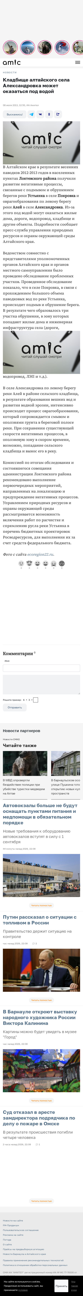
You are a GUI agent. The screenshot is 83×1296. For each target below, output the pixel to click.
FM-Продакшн (11, 1225)
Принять (61, 1286)
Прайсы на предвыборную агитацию (23, 1249)
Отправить (15, 707)
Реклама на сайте (13, 1234)
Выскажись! (15, 114)
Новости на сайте (13, 1220)
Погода (7, 1239)
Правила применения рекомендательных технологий (33, 1260)
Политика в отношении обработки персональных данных (35, 1265)
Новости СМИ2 (11, 739)
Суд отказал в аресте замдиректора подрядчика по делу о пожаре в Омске (39, 1117)
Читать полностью (41, 905)
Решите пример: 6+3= (18, 699)
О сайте (7, 1244)
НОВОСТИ (10, 72)
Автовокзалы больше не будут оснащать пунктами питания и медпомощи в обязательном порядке (40, 813)
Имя (7, 660)
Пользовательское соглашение (21, 1230)
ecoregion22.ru (40, 554)
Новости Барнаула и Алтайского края (24, 1254)
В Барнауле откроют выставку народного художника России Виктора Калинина (40, 1017)
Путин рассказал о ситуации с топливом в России (39, 920)
